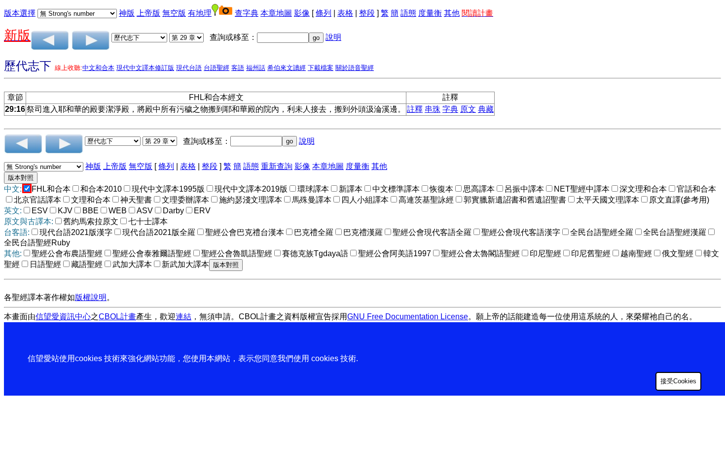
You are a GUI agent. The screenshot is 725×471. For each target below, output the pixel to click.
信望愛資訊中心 (63, 316)
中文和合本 (98, 67)
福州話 (255, 67)
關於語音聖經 (354, 67)
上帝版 (148, 13)
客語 (237, 67)
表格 (345, 13)
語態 (408, 13)
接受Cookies (678, 381)
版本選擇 (20, 13)
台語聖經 (216, 67)
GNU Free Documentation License (407, 316)
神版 (127, 13)
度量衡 (430, 13)
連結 (183, 316)
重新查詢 (276, 166)
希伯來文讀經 (286, 67)
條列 (323, 13)
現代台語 (189, 67)
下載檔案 (320, 67)
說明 (333, 37)
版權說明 (91, 297)
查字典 (246, 13)
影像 (302, 13)
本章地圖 (276, 13)
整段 (367, 13)
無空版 (174, 13)
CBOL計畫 (117, 316)
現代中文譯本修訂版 (145, 67)
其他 (452, 13)
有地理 (200, 13)
